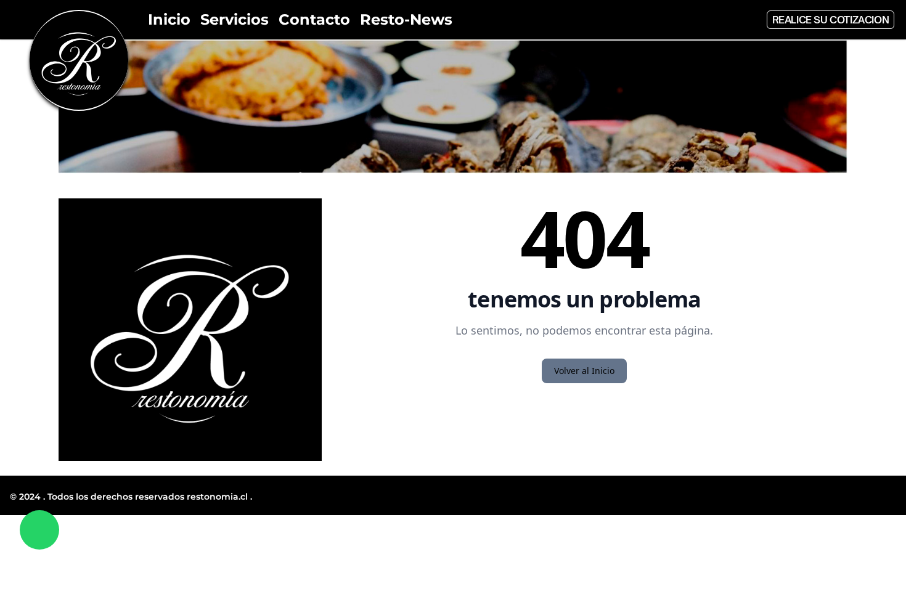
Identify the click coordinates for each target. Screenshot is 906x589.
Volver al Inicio (584, 370)
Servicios (234, 19)
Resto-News (406, 19)
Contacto (314, 19)
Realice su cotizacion (830, 20)
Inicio (169, 19)
